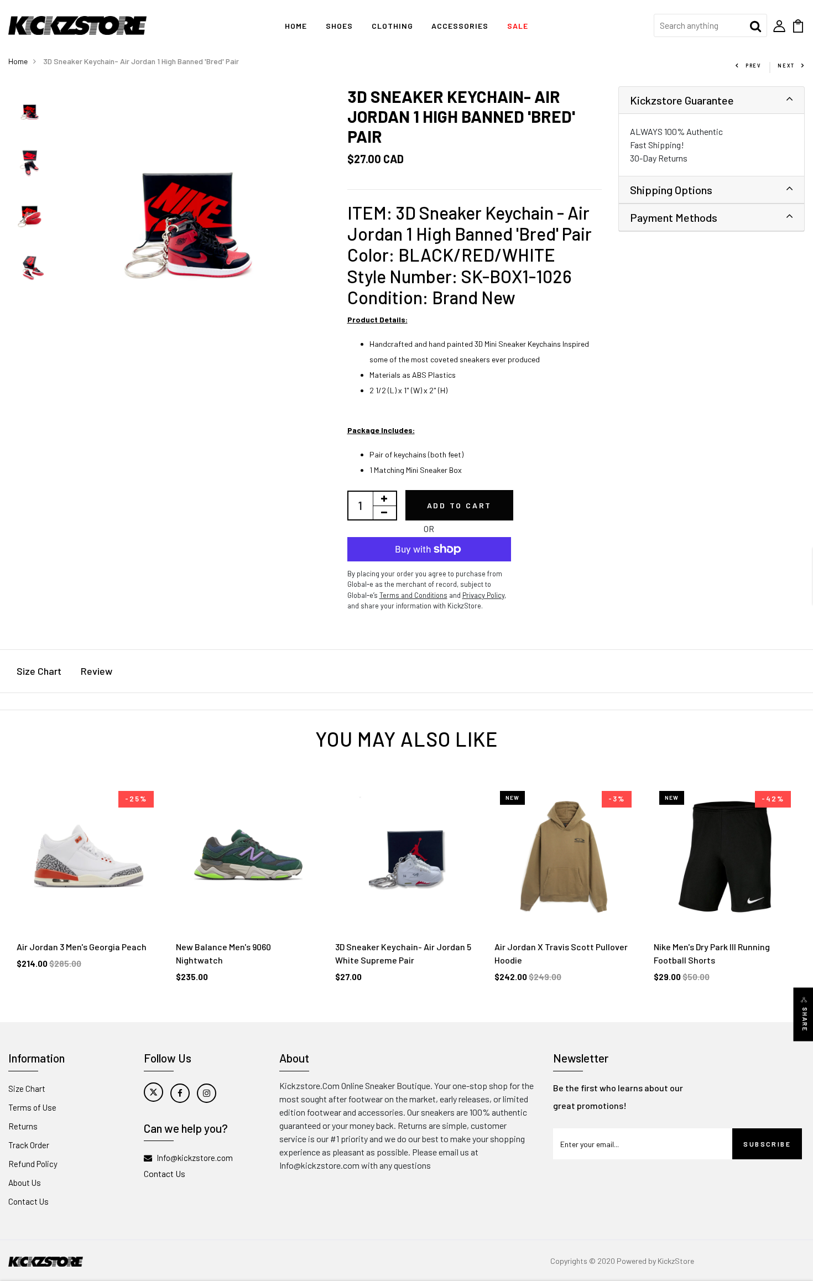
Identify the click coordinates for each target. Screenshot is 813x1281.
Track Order (28, 1145)
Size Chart (39, 671)
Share (805, 1019)
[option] (30, 112)
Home (296, 25)
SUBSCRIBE (767, 1144)
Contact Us (28, 1201)
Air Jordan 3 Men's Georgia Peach (82, 946)
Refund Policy (33, 1164)
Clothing (392, 25)
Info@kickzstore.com (195, 1158)
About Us (24, 1183)
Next (786, 66)
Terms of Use (32, 1107)
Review (96, 671)
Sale (517, 25)
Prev (753, 66)
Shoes (339, 25)
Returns (23, 1126)
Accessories (459, 25)
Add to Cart (459, 505)
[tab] (712, 100)
